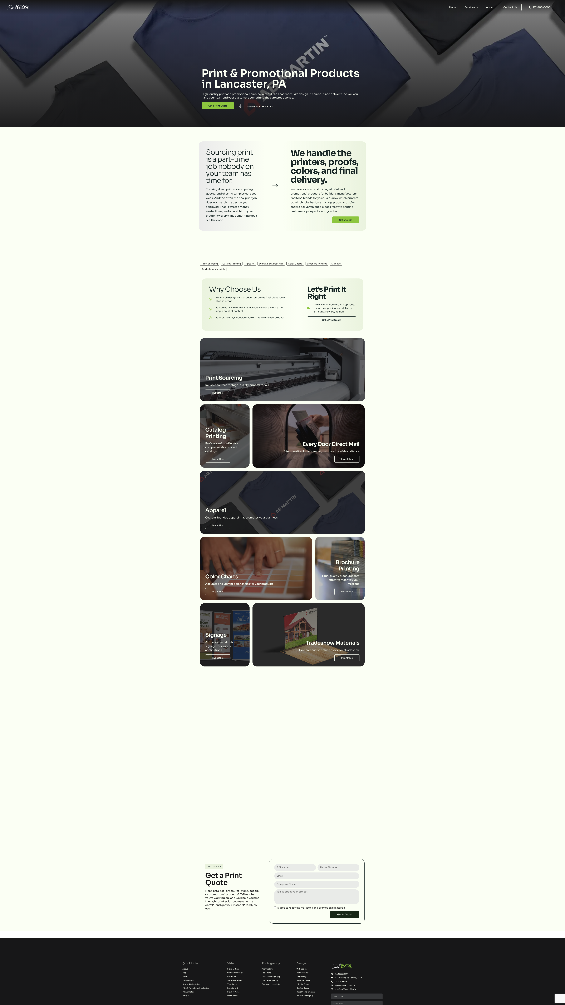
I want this (217, 392)
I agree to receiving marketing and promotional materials (311, 907)
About (490, 7)
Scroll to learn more (260, 106)
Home (452, 7)
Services (470, 7)
